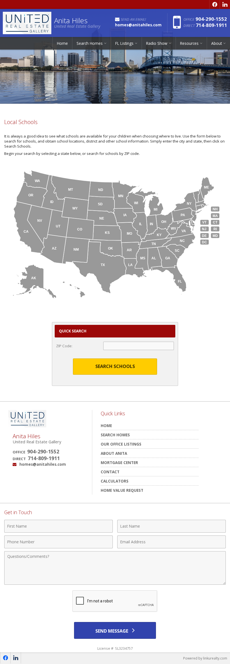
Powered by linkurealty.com (205, 658)
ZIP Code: (64, 345)
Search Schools (115, 366)
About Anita (114, 453)
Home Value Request (122, 490)
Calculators (114, 481)
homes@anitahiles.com (42, 464)
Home (62, 43)
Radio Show (156, 43)
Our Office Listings (121, 444)
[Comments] (115, 583)
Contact (110, 471)
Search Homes (115, 434)
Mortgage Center (119, 462)
